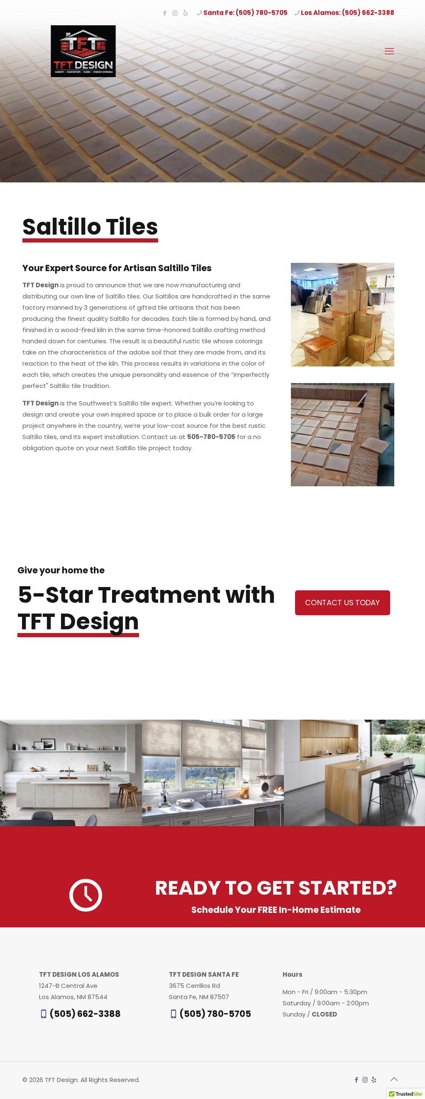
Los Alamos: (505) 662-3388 (347, 12)
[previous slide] (7, 772)
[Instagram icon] (175, 13)
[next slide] (417, 772)
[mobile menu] (389, 51)
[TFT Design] (83, 51)
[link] (342, 314)
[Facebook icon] (164, 13)
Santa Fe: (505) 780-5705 (245, 12)
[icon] (185, 13)
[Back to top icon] (394, 1079)
